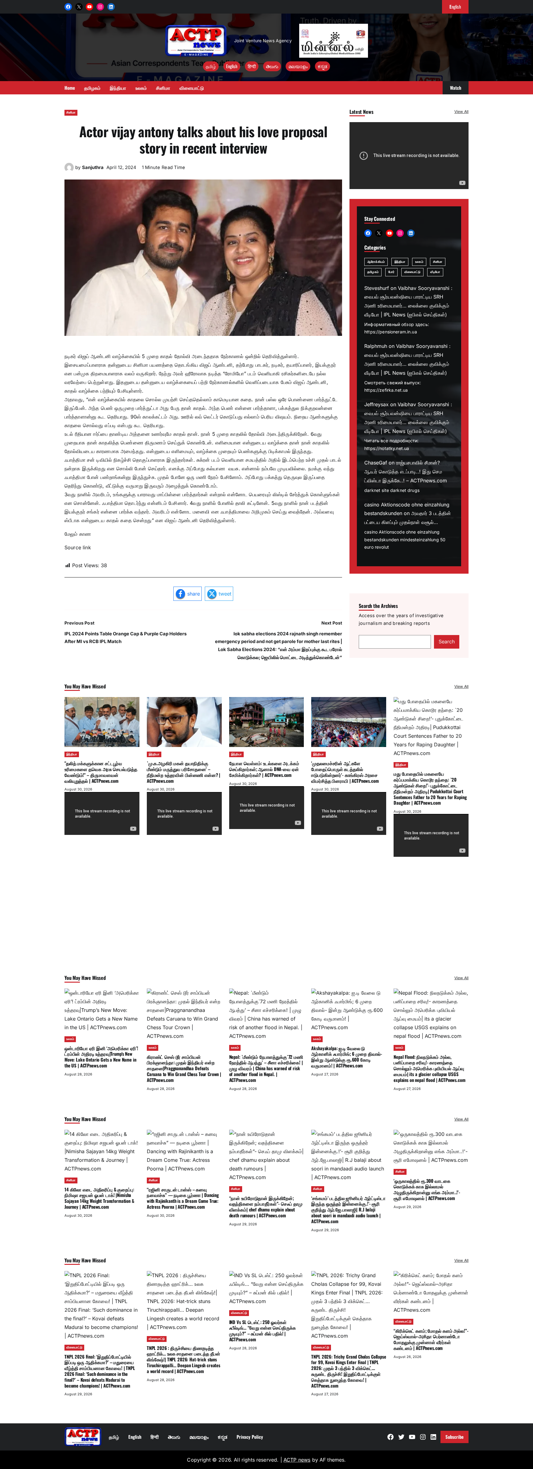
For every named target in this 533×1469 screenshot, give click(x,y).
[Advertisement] (266, 924)
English (232, 66)
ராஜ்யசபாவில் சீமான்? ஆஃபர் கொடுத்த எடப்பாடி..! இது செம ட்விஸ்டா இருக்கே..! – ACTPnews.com (405, 472)
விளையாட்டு (412, 272)
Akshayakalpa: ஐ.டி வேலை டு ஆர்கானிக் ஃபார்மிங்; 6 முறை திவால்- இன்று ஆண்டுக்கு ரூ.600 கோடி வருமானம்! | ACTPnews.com (346, 1057)
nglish (455, 6)
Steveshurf (376, 288)
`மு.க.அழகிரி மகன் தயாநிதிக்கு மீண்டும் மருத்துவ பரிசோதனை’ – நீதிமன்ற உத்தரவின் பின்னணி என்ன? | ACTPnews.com (183, 772)
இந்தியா (400, 262)
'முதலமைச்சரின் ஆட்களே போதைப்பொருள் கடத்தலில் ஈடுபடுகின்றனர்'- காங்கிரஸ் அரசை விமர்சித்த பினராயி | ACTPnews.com (344, 772)
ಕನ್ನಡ (322, 66)
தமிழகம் (372, 272)
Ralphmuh (375, 346)
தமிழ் (211, 66)
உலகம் (419, 262)
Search (447, 641)
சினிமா (71, 112)
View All (461, 111)
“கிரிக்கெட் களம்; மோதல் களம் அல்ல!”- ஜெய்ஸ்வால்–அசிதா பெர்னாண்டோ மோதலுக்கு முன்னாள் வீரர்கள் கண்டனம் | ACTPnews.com (431, 1339)
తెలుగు (272, 66)
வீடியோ (435, 272)
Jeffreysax (376, 404)
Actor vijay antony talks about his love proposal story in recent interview (203, 139)
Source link (77, 547)
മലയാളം (298, 66)
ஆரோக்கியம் (376, 262)
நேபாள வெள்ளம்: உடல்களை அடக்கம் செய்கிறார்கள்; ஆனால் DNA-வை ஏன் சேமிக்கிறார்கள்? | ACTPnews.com (264, 769)
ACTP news (296, 1460)
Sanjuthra (93, 167)
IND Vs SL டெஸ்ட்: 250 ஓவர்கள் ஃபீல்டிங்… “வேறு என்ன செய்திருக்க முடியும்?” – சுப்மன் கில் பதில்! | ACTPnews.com (262, 1330)
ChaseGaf (375, 463)
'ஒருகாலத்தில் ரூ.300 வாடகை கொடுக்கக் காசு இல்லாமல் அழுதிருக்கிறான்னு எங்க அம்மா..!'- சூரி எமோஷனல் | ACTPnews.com (427, 1189)
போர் (391, 272)
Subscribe (454, 1436)
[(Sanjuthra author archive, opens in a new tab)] (69, 170)
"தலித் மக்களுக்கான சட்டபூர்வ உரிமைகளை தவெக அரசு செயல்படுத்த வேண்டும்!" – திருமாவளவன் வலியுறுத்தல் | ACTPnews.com (100, 772)
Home (69, 87)
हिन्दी (252, 66)
